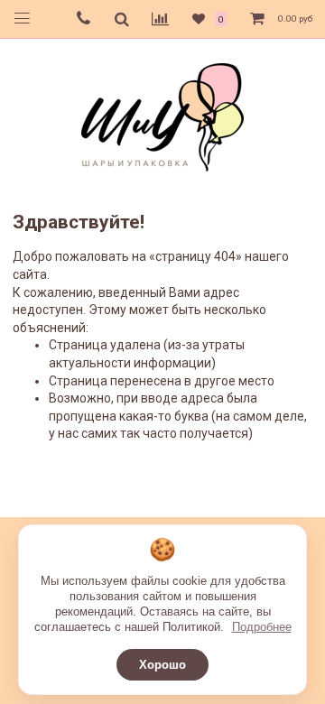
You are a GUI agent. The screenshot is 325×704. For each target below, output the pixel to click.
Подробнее (262, 627)
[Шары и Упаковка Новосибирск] (162, 116)
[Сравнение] (160, 19)
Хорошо (162, 665)
